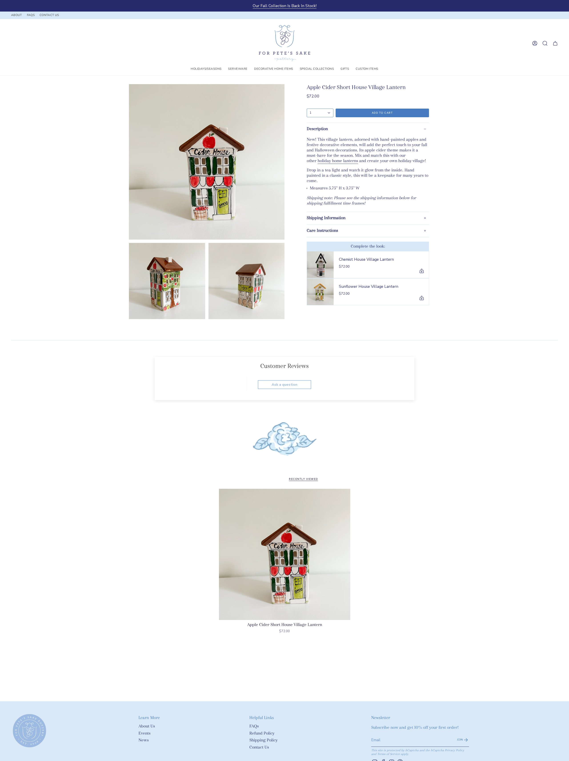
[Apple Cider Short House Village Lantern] (284, 554)
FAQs (254, 726)
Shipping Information (326, 218)
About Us (146, 726)
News (143, 740)
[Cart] (555, 43)
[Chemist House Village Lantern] (320, 264)
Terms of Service (388, 754)
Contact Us (259, 747)
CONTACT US (49, 15)
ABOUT (16, 15)
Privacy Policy (454, 750)
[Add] (421, 270)
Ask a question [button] (284, 384)
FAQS (31, 15)
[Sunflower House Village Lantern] (320, 291)
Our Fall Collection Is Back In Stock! (285, 5)
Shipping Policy (263, 740)
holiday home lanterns (338, 160)
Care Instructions (322, 230)
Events (144, 733)
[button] (206, 69)
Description (317, 128)
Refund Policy (261, 733)
